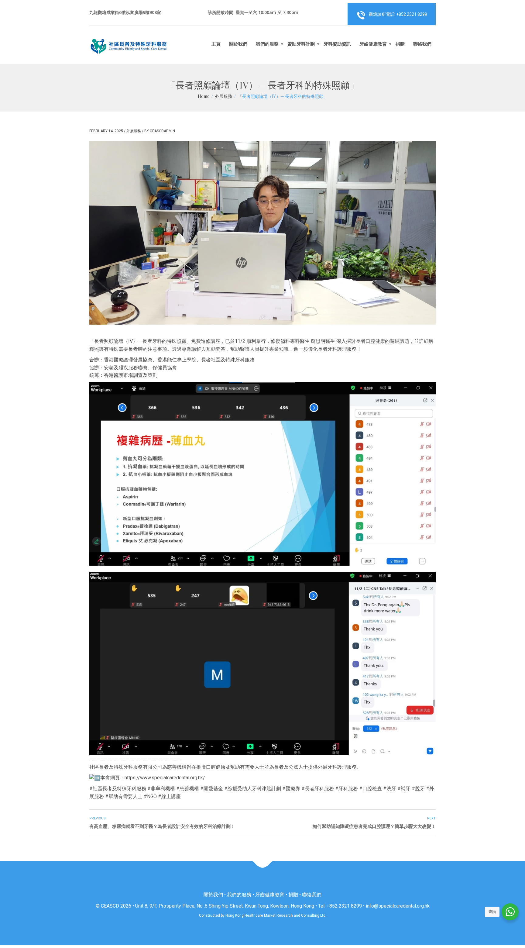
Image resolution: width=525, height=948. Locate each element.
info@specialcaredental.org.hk (398, 906)
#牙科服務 (346, 788)
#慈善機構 (187, 788)
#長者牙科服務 (317, 788)
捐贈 (400, 44)
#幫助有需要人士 (123, 796)
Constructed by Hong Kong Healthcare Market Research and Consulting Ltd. (262, 915)
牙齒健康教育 (373, 44)
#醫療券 (291, 788)
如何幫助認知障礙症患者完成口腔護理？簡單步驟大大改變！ (374, 826)
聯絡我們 (422, 44)
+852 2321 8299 (344, 906)
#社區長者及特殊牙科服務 (117, 788)
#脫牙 (418, 788)
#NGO (150, 796)
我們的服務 (267, 44)
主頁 (216, 44)
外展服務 (133, 131)
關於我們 (238, 44)
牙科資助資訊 (337, 44)
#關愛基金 (211, 788)
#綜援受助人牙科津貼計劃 (252, 788)
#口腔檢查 (370, 788)
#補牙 (403, 788)
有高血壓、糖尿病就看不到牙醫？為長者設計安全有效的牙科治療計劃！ (162, 826)
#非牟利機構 (161, 788)
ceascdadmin (162, 131)
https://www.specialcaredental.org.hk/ (165, 778)
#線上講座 (169, 796)
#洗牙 (389, 788)
